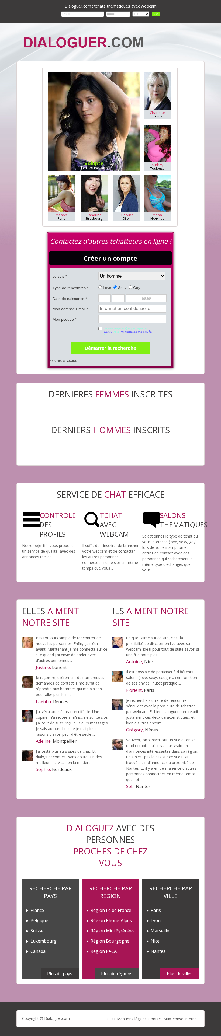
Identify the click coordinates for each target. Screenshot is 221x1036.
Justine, (43, 667)
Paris (156, 910)
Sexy (121, 287)
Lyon (156, 920)
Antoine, (134, 662)
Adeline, (44, 741)
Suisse (36, 931)
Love (106, 287)
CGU (111, 1018)
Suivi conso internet (181, 1018)
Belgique (39, 920)
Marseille (160, 931)
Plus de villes (179, 973)
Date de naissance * (70, 299)
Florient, (134, 690)
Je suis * (60, 276)
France (37, 910)
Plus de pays (59, 973)
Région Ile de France (111, 910)
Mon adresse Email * (70, 309)
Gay (136, 287)
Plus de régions (116, 973)
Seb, (130, 786)
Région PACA (104, 951)
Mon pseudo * (64, 319)
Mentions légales (132, 1018)
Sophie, (43, 769)
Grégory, (135, 730)
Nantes (158, 951)
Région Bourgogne (110, 941)
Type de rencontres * (70, 288)
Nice (155, 941)
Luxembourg (43, 941)
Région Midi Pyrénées (112, 931)
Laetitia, (44, 701)
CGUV (108, 331)
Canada (38, 951)
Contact (155, 1018)
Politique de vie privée (136, 331)
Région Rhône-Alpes (111, 920)
